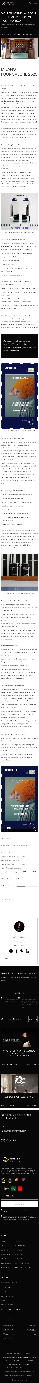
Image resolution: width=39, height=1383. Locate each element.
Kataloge (18, 1250)
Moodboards (6, 1263)
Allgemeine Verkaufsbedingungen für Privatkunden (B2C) (19, 1371)
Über (2, 1245)
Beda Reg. (18, 1259)
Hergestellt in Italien (23, 1267)
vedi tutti (33, 1019)
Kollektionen (20, 1245)
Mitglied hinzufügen (22, 1263)
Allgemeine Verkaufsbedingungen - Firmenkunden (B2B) (19, 1375)
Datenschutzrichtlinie (26, 999)
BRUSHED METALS (7, 1296)
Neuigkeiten (5, 1254)
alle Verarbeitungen (10, 1309)
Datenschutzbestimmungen (19, 1216)
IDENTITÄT (4, 1250)
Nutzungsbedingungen (26, 1368)
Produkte (19, 1241)
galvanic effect (7, 1305)
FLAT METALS (5, 1292)
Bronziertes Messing (9, 1283)
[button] (31, 3)
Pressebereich (6, 1259)
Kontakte (18, 1254)
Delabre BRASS (6, 1287)
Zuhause (4, 1241)
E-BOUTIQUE (5, 1267)
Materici (4, 1300)
